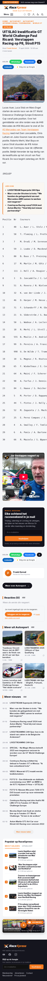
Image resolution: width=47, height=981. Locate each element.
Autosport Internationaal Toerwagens (18, 22)
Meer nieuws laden (23, 832)
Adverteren (19, 973)
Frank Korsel (12, 48)
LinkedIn (8, 67)
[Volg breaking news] (25, 14)
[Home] (15, 7)
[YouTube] (4, 954)
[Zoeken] (42, 14)
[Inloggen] (33, 14)
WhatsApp (15, 62)
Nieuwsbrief (7, 975)
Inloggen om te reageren (18, 614)
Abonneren (36, 922)
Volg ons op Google (27, 67)
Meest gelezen (12, 846)
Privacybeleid (20, 975)
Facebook (29, 62)
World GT (37, 23)
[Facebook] (10, 954)
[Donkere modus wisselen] (38, 14)
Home (5, 21)
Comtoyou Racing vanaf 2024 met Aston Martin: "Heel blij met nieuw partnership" (25, 208)
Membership (8, 973)
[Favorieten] (29, 14)
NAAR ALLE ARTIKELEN (23, 11)
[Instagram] (16, 954)
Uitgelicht (27, 846)
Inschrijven (23, 539)
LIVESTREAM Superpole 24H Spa (24, 190)
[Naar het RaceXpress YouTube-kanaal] (23, 926)
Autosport (15, 21)
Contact (29, 973)
